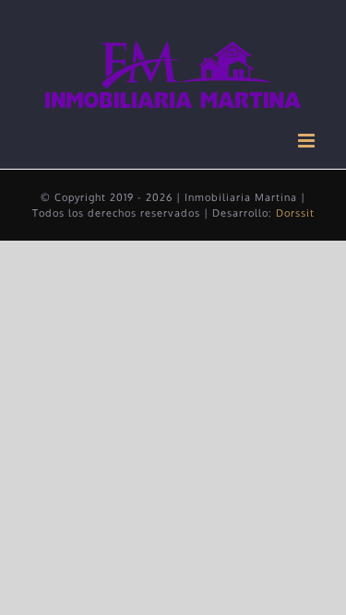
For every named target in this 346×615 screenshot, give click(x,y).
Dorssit (295, 213)
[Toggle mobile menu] (308, 140)
